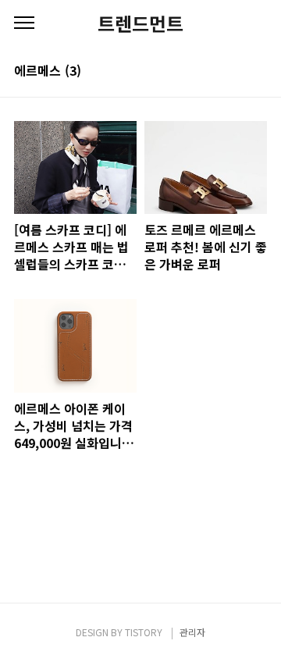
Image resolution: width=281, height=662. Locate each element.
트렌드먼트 (140, 23)
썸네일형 (235, 71)
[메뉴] (24, 23)
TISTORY (143, 632)
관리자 (192, 632)
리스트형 (257, 71)
